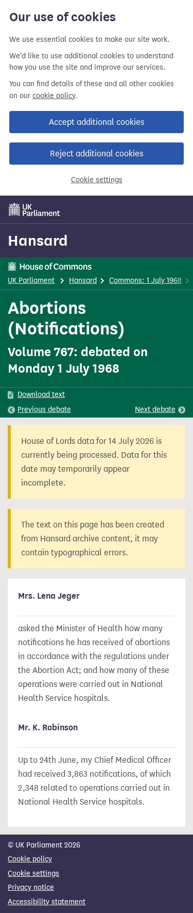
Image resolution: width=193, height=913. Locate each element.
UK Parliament (31, 280)
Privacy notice (31, 887)
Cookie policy (30, 859)
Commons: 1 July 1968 (145, 280)
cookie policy (53, 95)
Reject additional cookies (96, 153)
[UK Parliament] (34, 209)
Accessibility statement (46, 902)
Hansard (38, 240)
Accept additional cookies (96, 122)
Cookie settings (96, 179)
